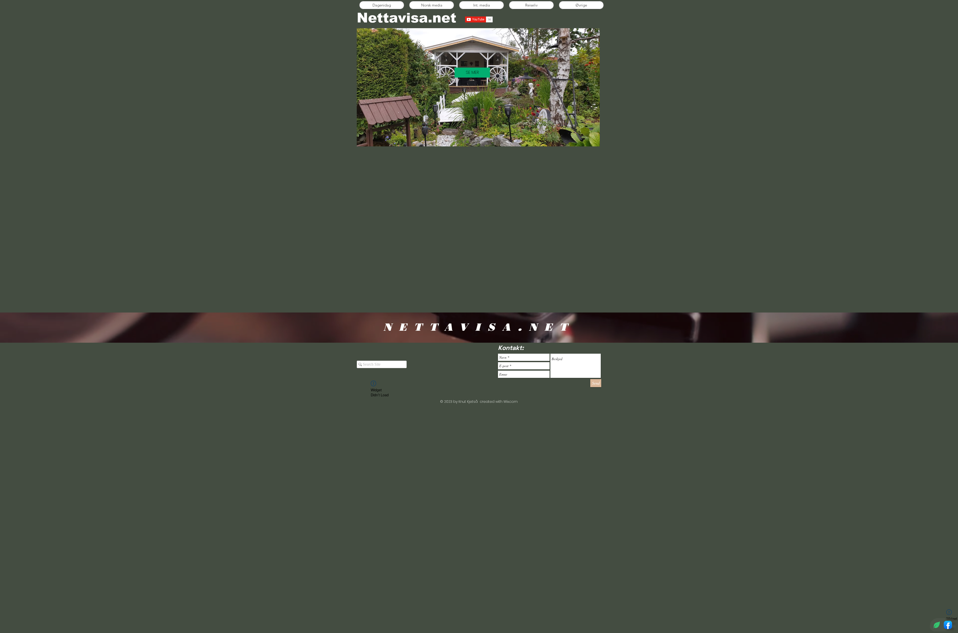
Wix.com (510, 401)
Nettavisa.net (406, 17)
